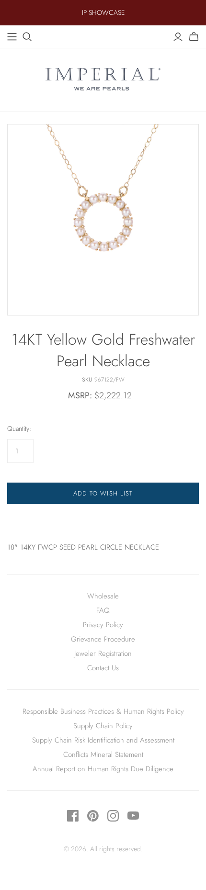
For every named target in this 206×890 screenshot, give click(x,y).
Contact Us (103, 668)
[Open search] (27, 37)
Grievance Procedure (103, 639)
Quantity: (19, 428)
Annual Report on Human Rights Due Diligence (103, 769)
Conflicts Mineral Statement (103, 754)
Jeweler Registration (103, 653)
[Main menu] (12, 37)
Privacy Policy (103, 625)
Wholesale (103, 596)
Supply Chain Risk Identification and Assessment (103, 740)
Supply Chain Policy (103, 726)
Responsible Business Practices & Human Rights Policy (103, 711)
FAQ (103, 610)
